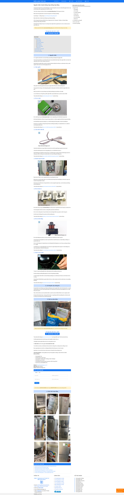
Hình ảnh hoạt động (38, 51)
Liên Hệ (87, 1)
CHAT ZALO (120, 491)
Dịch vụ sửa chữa (76, 21)
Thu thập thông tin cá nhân (59, 478)
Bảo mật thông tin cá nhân (59, 484)
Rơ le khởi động (40, 46)
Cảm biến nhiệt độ (40, 42)
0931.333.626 (40, 487)
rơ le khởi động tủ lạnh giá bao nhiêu (49, 250)
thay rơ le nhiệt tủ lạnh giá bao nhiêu (49, 127)
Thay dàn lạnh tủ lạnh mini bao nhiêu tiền (42, 468)
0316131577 (39, 490)
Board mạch (39, 43)
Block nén (39, 47)
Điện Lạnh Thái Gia (40, 1)
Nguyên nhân (37, 38)
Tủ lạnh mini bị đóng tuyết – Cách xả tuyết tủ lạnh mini (44, 472)
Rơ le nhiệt (39, 41)
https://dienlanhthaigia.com (41, 365)
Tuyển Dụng (79, 1)
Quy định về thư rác (58, 487)
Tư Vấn (71, 1)
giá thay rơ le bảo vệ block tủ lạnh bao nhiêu (50, 216)
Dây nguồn (76, 9)
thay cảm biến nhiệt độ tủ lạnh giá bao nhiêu (50, 156)
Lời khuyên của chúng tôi (39, 48)
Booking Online (53, 33)
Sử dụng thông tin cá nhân (59, 479)
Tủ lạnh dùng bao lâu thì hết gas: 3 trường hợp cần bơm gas (45, 471)
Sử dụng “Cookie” (58, 486)
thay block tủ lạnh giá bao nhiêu (48, 282)
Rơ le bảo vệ (76, 15)
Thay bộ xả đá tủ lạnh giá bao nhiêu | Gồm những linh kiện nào (45, 466)
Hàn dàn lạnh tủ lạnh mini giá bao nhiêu (41, 467)
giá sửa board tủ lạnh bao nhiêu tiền (49, 186)
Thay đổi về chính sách (59, 489)
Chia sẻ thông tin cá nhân (59, 481)
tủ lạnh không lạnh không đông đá (50, 15)
